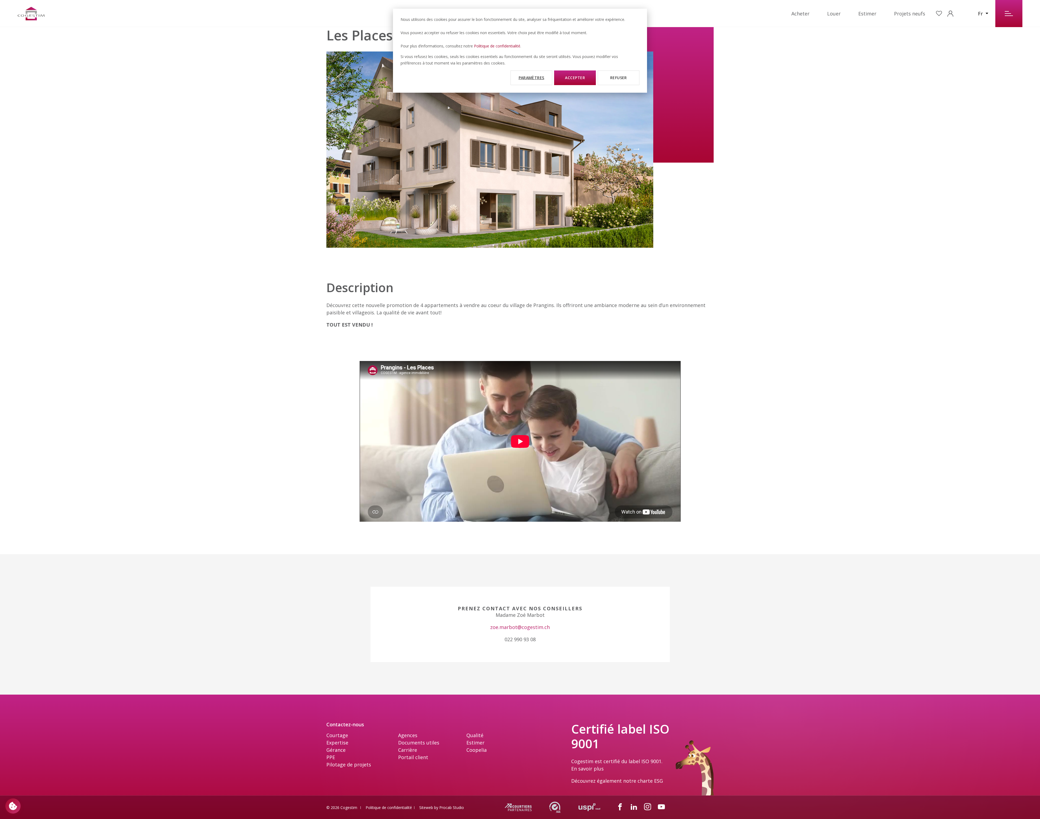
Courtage (337, 735)
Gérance (336, 750)
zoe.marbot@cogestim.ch (520, 627)
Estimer (867, 13)
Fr (981, 13)
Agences (407, 735)
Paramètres (531, 77)
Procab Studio (451, 807)
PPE (330, 757)
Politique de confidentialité (497, 46)
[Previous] (343, 150)
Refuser (618, 77)
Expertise (337, 742)
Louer (834, 13)
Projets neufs (909, 13)
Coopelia (476, 750)
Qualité (474, 735)
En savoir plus (587, 768)
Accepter (575, 77)
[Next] (636, 150)
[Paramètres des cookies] (13, 806)
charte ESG (650, 781)
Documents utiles (418, 742)
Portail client (413, 757)
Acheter (800, 13)
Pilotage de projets (348, 764)
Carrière (407, 750)
